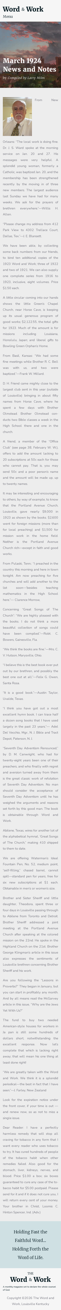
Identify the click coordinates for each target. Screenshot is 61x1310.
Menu (8, 16)
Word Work (23, 9)
